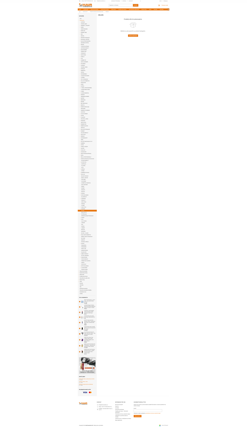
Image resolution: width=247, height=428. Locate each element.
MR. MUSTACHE (84, 103)
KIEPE (82, 84)
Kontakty (117, 407)
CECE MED (83, 179)
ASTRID (82, 170)
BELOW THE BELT (84, 176)
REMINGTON (83, 124)
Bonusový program (119, 404)
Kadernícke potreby (83, 272)
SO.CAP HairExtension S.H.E (86, 141)
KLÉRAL (82, 86)
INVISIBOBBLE (84, 73)
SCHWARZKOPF (84, 137)
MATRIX (82, 98)
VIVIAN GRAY (83, 151)
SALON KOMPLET (84, 132)
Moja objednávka (118, 420)
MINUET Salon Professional (86, 236)
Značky (81, 293)
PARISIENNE (83, 246)
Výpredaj (81, 284)
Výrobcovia (82, 20)
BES (82, 34)
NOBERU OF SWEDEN (85, 110)
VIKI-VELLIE (83, 264)
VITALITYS (83, 150)
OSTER (82, 115)
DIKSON (83, 193)
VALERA (82, 148)
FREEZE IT (83, 200)
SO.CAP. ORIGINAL (85, 255)
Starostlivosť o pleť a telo (85, 278)
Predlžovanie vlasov (84, 276)
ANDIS (82, 27)
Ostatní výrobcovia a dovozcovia (87, 158)
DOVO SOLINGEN (84, 195)
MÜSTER (83, 239)
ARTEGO (83, 169)
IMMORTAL (83, 70)
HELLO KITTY (84, 212)
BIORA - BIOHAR (84, 177)
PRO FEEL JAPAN (84, 118)
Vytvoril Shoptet (165, 425)
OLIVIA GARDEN (84, 113)
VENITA (82, 262)
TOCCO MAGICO (84, 259)
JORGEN (83, 222)
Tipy (80, 286)
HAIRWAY (83, 65)
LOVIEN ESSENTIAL (85, 93)
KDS (82, 224)
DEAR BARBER (84, 49)
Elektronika (82, 274)
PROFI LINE (83, 248)
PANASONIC (83, 245)
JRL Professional (84, 79)
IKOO (82, 219)
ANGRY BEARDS (84, 28)
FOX (82, 58)
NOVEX (82, 243)
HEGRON (83, 208)
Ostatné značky (84, 269)
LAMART (83, 227)
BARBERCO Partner (85, 172)
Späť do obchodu (133, 35)
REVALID (83, 127)
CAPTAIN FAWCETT (85, 48)
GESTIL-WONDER (84, 61)
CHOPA (82, 217)
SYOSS (82, 144)
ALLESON (83, 165)
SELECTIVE (83, 134)
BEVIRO (82, 35)
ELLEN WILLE (84, 196)
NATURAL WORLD (85, 241)
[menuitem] (80, 9)
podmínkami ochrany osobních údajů (153, 413)
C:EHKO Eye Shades (85, 46)
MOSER (82, 101)
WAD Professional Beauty (86, 153)
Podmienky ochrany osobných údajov (122, 414)
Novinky (81, 283)
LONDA (82, 91)
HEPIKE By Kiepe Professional (87, 215)
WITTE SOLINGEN (84, 265)
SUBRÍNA (83, 143)
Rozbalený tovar (83, 291)
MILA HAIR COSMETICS (86, 234)
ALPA (82, 167)
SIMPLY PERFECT (84, 253)
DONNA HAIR (83, 51)
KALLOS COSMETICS (85, 80)
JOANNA (83, 77)
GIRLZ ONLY (83, 201)
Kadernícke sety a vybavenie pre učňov (86, 378)
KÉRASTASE (83, 82)
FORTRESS (83, 198)
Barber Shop (82, 279)
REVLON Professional (85, 129)
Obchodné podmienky (119, 409)
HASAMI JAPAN (84, 67)
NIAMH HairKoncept (85, 106)
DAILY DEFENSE (84, 184)
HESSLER (83, 68)
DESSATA (83, 189)
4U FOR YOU (83, 162)
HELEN (82, 210)
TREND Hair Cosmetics (85, 260)
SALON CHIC (83, 252)
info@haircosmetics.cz (103, 404)
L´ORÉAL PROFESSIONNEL (86, 87)
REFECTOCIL (83, 122)
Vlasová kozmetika (83, 271)
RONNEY (83, 131)
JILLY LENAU (84, 221)
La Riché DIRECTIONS (85, 89)
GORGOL (83, 203)
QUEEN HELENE (84, 250)
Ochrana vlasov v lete (83, 381)
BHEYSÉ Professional (85, 37)
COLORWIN (83, 181)
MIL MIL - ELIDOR (84, 233)
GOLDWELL (83, 63)
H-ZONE (83, 205)
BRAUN (82, 44)
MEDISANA (83, 99)
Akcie (81, 281)
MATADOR (83, 231)
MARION (82, 94)
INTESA (82, 72)
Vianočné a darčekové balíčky (85, 290)
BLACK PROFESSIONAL (86, 41)
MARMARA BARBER (85, 96)
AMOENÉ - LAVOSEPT (85, 25)
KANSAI (82, 226)
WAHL (82, 155)
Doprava (117, 406)
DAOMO (83, 188)
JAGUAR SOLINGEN (85, 75)
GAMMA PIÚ (83, 60)
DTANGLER (83, 53)
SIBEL (82, 139)
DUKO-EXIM (83, 54)
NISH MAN (83, 108)
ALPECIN (83, 22)
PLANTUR (83, 117)
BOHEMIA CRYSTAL (85, 42)
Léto (80, 18)
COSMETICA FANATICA (86, 182)
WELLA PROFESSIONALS (86, 156)
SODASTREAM (84, 257)
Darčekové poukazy (83, 288)
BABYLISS (83, 30)
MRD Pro (83, 105)
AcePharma (83, 163)
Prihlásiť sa (137, 416)
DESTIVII (83, 191)
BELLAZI (83, 174)
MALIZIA (83, 229)
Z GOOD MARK (84, 267)
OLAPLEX (83, 112)
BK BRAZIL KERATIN (85, 39)
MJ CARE (83, 238)
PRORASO (83, 120)
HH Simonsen (84, 214)
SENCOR (82, 136)
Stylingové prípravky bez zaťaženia (86, 384)
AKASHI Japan (84, 23)
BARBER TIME (84, 32)
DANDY (82, 186)
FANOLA (82, 56)
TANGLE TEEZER (84, 146)
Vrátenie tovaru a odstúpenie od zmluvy (123, 418)
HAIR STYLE (83, 207)
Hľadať (135, 5)
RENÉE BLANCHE (84, 125)
